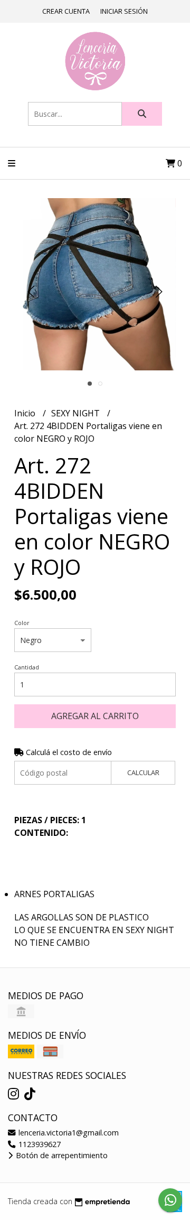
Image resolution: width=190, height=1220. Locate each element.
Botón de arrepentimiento (61, 1155)
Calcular (143, 772)
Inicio (25, 413)
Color (22, 623)
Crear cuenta (66, 11)
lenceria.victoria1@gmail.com (67, 1133)
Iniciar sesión (124, 11)
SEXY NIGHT (76, 413)
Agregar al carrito (95, 716)
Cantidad (26, 667)
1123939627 (38, 1144)
